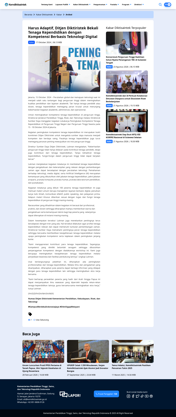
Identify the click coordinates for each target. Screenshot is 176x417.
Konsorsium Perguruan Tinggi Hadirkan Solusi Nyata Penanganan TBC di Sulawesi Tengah (126, 60)
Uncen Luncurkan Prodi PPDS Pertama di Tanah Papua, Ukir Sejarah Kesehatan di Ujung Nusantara (41, 368)
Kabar (59, 14)
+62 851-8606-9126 (36, 402)
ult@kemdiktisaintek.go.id (35, 399)
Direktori (138, 4)
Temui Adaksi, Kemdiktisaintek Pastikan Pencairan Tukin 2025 (131, 366)
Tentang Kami (47, 4)
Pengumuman (99, 4)
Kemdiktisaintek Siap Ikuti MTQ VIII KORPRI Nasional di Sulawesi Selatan (124, 136)
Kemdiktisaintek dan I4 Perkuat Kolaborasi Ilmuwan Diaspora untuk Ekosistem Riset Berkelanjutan (126, 98)
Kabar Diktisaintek (80, 4)
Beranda (28, 14)
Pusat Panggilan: (107, 394)
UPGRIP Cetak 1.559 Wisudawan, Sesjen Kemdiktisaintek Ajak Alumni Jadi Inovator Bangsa (87, 368)
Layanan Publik (61, 4)
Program (125, 4)
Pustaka (113, 4)
